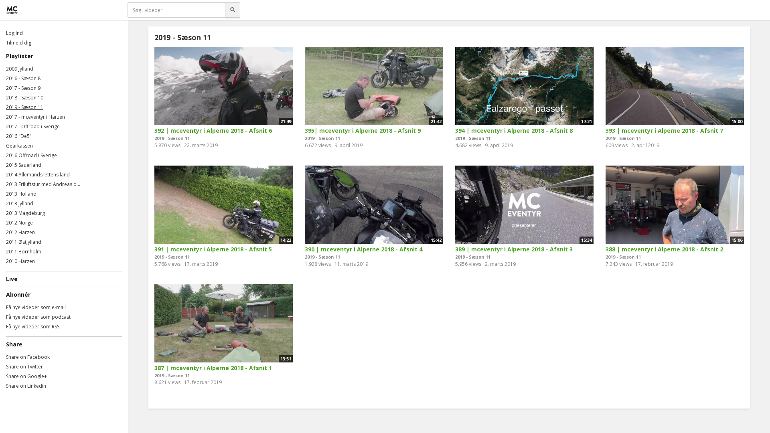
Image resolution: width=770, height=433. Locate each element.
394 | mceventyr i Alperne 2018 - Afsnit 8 (514, 130)
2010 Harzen (20, 261)
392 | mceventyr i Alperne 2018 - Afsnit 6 (213, 130)
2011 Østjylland (23, 242)
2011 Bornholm (23, 251)
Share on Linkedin (26, 385)
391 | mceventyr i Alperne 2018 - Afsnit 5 (213, 249)
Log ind (14, 33)
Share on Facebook (28, 357)
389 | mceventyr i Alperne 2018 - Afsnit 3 (514, 249)
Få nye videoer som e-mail (36, 307)
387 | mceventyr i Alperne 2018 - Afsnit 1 (213, 368)
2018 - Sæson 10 (24, 97)
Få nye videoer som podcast (38, 317)
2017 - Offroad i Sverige (33, 126)
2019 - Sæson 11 (24, 107)
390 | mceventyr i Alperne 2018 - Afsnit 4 (363, 249)
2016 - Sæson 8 (23, 78)
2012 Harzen (20, 232)
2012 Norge (19, 222)
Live (12, 279)
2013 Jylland (19, 203)
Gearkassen (19, 145)
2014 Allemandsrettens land (38, 174)
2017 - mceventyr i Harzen (35, 116)
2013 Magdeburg (25, 213)
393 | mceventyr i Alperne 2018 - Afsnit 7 (664, 130)
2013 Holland (21, 193)
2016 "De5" (19, 136)
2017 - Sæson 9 (23, 88)
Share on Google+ (26, 376)
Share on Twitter (24, 366)
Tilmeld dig (18, 42)
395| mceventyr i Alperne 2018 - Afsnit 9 (363, 130)
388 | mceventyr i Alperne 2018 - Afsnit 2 (664, 249)
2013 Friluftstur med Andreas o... (43, 184)
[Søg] (232, 10)
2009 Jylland (19, 68)
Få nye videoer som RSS (32, 326)
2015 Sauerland (23, 165)
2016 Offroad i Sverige (31, 155)
